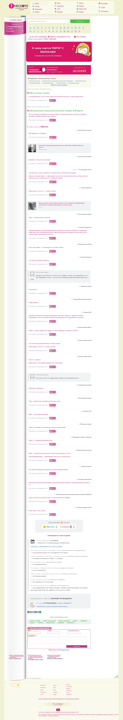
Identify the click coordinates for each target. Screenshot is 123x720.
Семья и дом (82, 9)
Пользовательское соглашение (72, 698)
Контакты (41, 698)
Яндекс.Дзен (64, 650)
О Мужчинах (104, 11)
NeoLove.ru (60, 703)
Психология (104, 3)
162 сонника (81, 37)
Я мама (37, 12)
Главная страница (17, 20)
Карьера (81, 11)
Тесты (58, 9)
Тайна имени (38, 9)
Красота (81, 6)
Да (53, 100)
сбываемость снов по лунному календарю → (53, 606)
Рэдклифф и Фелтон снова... (36, 659)
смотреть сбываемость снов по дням (46, 546)
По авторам (10, 31)
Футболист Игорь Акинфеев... (55, 658)
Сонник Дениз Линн (48, 83)
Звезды (81, 3)
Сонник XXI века (61, 83)
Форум (37, 3)
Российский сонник (73, 83)
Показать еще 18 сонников (59, 85)
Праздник (60, 11)
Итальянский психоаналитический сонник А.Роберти (57, 81)
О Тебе (103, 7)
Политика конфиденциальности (58, 698)
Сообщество (43, 687)
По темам (10, 28)
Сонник (37, 6)
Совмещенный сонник (14, 26)
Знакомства (60, 6)
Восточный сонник (34, 81)
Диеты (58, 3)
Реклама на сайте (47, 698)
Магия (54, 689)
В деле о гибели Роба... (15, 658)
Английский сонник (80, 81)
